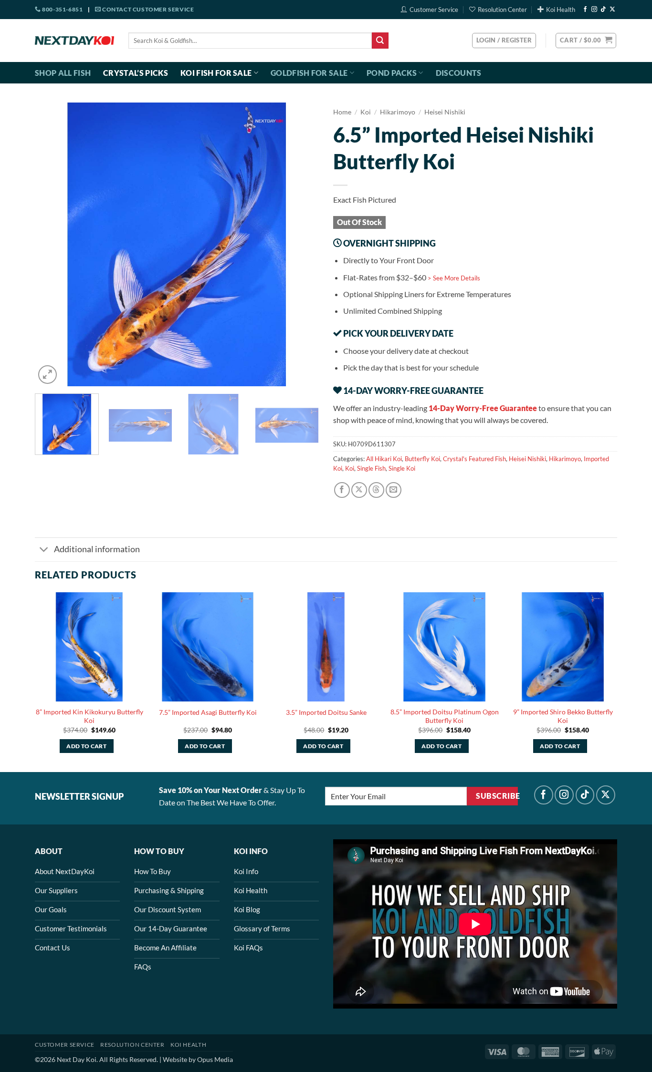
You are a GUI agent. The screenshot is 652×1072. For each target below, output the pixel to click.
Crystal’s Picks (135, 72)
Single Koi (402, 468)
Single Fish (371, 468)
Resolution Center (502, 9)
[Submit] (380, 40)
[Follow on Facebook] (585, 9)
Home (342, 112)
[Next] (301, 244)
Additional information (97, 549)
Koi (365, 112)
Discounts (459, 72)
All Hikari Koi (384, 459)
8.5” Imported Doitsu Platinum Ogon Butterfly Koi (444, 716)
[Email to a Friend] (393, 490)
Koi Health (560, 9)
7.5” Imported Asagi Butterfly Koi (208, 712)
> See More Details (454, 278)
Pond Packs (392, 72)
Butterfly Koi (422, 459)
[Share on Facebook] (342, 490)
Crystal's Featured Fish (474, 459)
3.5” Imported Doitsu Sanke (326, 712)
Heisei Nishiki (444, 112)
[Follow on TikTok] (603, 9)
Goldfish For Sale (309, 72)
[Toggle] (44, 550)
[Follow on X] (612, 9)
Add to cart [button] (86, 746)
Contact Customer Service (147, 9)
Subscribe (496, 796)
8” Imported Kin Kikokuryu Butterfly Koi (89, 716)
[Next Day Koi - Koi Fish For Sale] (74, 40)
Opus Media (215, 1059)
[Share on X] (359, 490)
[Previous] (52, 244)
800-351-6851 (62, 9)
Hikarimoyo (397, 112)
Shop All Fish (63, 72)
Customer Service (434, 9)
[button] (586, 40)
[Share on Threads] (376, 490)
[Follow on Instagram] (594, 9)
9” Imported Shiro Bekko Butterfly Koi (563, 716)
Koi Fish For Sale (216, 72)
